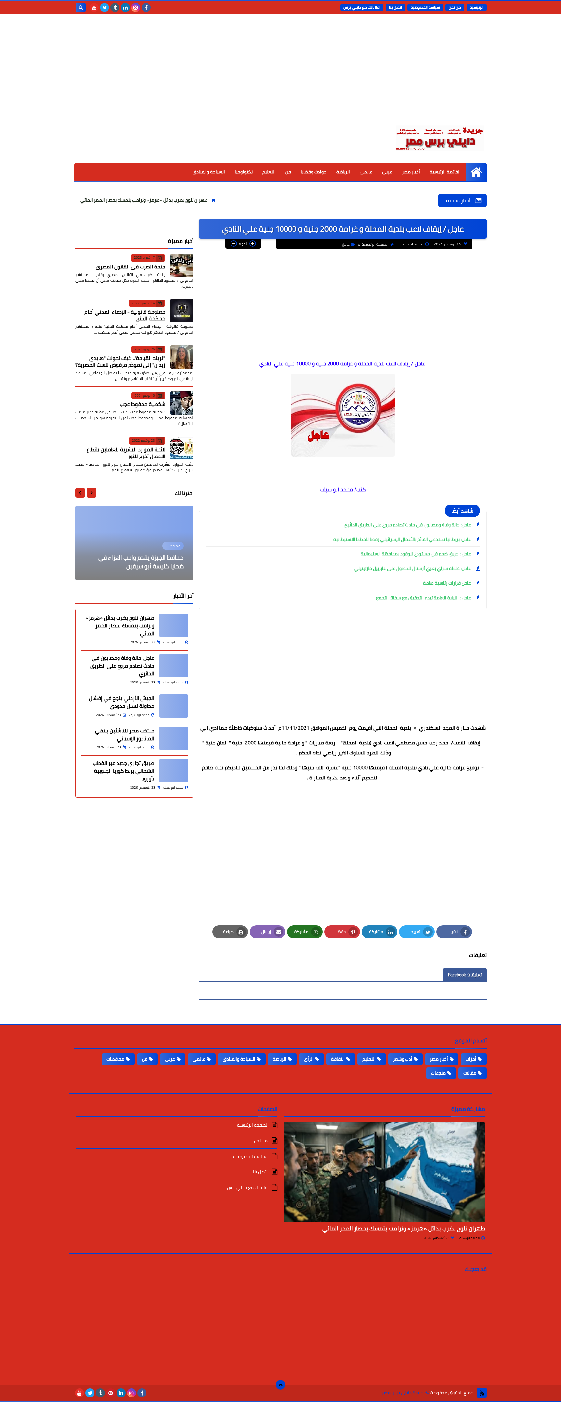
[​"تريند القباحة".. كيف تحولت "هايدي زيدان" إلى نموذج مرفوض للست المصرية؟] (181, 357)
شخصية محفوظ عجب (142, 404)
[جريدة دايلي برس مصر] (440, 137)
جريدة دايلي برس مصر (403, 1392)
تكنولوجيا (244, 172)
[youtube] (94, 7)
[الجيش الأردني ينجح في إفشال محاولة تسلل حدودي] (173, 706)
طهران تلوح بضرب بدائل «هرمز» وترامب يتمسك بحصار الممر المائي (186, 200)
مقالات (469, 1073)
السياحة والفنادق (209, 172)
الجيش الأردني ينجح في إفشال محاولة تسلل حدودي (121, 702)
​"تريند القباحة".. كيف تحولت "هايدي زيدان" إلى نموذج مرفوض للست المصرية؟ (120, 361)
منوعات (438, 1073)
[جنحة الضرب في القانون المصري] (181, 265)
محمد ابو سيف (469, 1238)
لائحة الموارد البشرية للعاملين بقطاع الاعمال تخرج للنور (126, 452)
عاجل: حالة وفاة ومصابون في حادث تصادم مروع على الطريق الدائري (407, 524)
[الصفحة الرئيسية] (476, 172)
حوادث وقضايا (314, 172)
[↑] (280, 1385)
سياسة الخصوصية (425, 7)
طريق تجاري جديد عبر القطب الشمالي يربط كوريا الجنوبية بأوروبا (123, 770)
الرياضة (343, 172)
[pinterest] (110, 1392)
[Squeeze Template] (482, 1393)
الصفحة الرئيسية (375, 244)
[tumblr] (114, 7)
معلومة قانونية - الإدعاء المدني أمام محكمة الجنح (124, 315)
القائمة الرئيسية (445, 172)
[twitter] (104, 7)
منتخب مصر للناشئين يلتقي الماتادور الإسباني (124, 734)
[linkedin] (125, 7)
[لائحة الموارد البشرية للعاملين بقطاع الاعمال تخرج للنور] (181, 448)
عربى (387, 172)
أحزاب (471, 1059)
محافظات (115, 1059)
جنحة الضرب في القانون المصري (130, 266)
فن (288, 172)
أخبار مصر (411, 172)
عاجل (346, 244)
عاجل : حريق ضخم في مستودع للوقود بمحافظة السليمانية (416, 554)
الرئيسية (476, 7)
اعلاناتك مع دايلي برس (361, 7)
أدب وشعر (402, 1059)
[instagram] (135, 7)
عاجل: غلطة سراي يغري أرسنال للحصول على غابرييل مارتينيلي (412, 568)
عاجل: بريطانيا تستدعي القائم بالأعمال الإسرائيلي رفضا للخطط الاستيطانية (402, 539)
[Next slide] (80, 493)
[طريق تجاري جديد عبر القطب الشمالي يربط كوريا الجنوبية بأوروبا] (173, 770)
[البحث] (81, 7)
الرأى (309, 1059)
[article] (134, 543)
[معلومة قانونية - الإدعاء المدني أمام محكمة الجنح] (181, 310)
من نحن (455, 7)
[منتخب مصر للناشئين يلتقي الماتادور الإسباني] (173, 738)
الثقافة (338, 1059)
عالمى (366, 172)
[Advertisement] (280, 74)
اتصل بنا (395, 7)
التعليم (269, 172)
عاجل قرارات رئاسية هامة (447, 583)
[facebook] (146, 7)
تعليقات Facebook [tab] (465, 974)
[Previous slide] (91, 493)
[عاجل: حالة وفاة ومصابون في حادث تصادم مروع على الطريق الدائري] (173, 665)
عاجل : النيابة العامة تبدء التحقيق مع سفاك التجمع (423, 597)
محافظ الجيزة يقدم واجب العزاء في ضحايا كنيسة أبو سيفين (141, 562)
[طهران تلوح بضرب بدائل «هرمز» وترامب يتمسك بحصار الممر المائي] (173, 625)
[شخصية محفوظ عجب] (181, 403)
